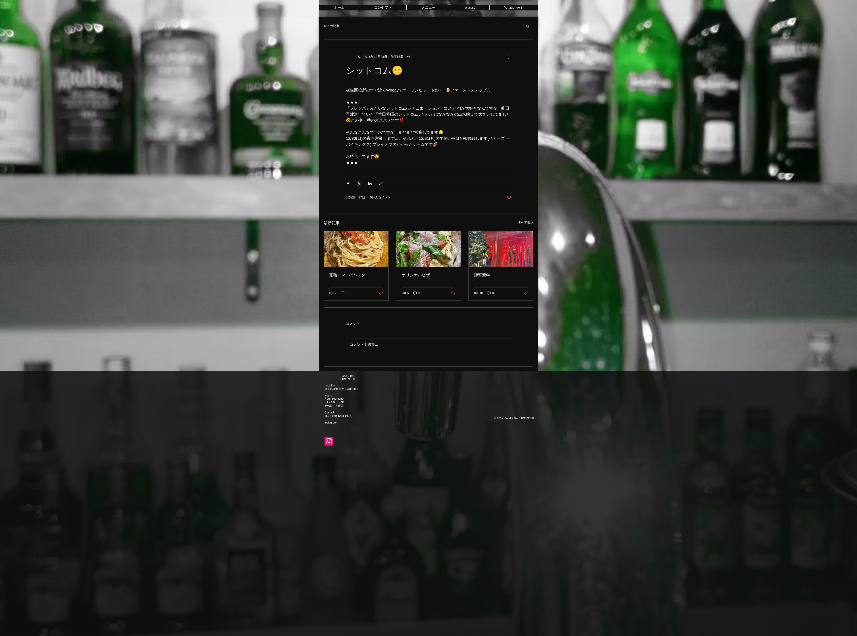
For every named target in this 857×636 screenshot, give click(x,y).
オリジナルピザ (416, 275)
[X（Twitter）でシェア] (359, 183)
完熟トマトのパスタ (347, 275)
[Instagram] (328, 441)
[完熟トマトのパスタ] (356, 249)
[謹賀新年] (501, 249)
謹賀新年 (482, 275)
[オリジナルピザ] (428, 249)
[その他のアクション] (508, 56)
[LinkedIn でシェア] (370, 183)
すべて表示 (525, 222)
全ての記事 (331, 26)
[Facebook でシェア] (348, 183)
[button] (528, 26)
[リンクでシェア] (381, 183)
